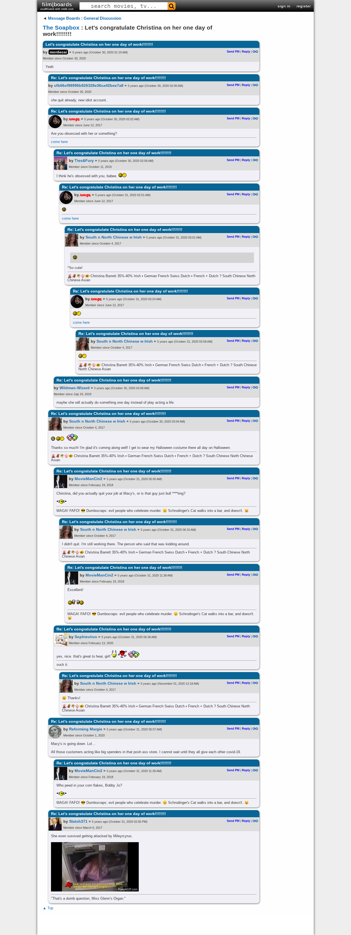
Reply (246, 51)
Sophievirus (86, 637)
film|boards (56, 5)
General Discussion (102, 18)
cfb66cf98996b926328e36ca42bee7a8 (88, 85)
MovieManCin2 (88, 479)
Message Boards (64, 18)
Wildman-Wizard (75, 388)
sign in (284, 6)
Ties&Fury (84, 160)
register (303, 6)
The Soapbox (61, 27)
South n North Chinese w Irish (114, 237)
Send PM (233, 51)
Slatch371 (78, 821)
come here (59, 142)
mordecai (58, 52)
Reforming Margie (85, 729)
